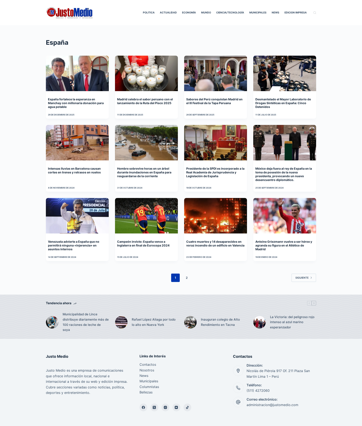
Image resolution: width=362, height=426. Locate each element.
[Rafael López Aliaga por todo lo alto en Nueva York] (121, 322)
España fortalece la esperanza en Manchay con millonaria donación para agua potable (76, 103)
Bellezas (146, 392)
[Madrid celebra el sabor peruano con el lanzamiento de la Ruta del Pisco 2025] (146, 73)
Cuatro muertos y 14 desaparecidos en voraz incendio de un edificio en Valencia (215, 243)
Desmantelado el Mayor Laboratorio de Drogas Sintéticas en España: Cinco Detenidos (283, 103)
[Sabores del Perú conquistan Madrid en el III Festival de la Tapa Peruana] (215, 73)
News (275, 12)
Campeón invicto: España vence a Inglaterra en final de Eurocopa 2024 (143, 243)
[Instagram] (165, 408)
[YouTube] (176, 408)
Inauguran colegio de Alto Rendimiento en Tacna (220, 322)
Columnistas (149, 387)
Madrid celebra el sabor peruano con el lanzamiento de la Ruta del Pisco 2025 (145, 101)
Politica (149, 12)
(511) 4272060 (258, 390)
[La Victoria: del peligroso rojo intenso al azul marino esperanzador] (259, 322)
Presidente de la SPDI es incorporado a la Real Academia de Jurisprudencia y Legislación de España (215, 172)
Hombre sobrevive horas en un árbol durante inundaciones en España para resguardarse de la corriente (144, 172)
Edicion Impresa (295, 12)
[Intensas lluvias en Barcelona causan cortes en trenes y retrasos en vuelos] (77, 142)
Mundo (206, 12)
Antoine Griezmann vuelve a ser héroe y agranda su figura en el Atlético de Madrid (283, 245)
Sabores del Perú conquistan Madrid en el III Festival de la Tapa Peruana (214, 101)
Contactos (148, 364)
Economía (189, 12)
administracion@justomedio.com (272, 405)
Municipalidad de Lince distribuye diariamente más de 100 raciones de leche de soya (86, 322)
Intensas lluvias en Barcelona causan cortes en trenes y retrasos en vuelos (74, 170)
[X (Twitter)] (154, 408)
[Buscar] (314, 12)
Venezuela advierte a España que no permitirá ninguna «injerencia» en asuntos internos (73, 245)
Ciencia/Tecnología (230, 12)
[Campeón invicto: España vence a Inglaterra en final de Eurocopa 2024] (146, 215)
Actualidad (168, 12)
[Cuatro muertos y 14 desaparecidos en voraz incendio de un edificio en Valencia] (215, 215)
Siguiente (302, 277)
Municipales (257, 12)
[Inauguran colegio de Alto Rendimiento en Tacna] (190, 322)
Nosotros (147, 370)
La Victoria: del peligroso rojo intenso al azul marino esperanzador (292, 322)
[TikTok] (187, 408)
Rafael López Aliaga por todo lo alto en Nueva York (154, 322)
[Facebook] (143, 408)
